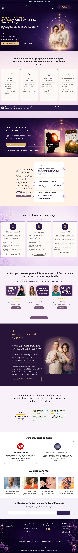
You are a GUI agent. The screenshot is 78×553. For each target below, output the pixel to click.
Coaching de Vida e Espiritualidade (67, 532)
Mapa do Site (57, 541)
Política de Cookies (46, 541)
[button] (13, 150)
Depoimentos (45, 5)
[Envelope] (49, 529)
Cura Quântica (66, 528)
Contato (52, 5)
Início (23, 5)
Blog (53, 8)
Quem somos (29, 5)
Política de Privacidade (33, 541)
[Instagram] (44, 529)
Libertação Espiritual (67, 526)
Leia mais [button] (34, 420)
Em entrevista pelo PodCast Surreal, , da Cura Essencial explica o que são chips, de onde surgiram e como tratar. (57, 456)
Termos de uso (21, 541)
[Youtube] (47, 529)
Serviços (36, 5)
